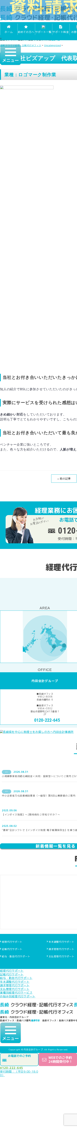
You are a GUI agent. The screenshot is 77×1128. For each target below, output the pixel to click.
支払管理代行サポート (61, 956)
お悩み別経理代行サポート (17, 996)
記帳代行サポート (12, 949)
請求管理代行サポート (61, 949)
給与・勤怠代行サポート (16, 956)
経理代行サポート (12, 941)
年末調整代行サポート (61, 941)
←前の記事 (64, 478)
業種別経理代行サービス (16, 993)
